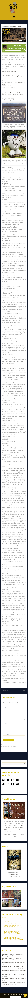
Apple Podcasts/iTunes (7, 93)
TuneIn (14, 94)
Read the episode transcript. (9, 71)
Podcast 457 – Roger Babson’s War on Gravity (13, 962)
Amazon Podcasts (6, 94)
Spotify (16, 93)
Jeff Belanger (17, 82)
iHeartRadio (20, 94)
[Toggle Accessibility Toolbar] (25, 995)
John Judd (13, 87)
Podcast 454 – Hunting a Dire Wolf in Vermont (13, 974)
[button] (14, 17)
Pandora (21, 93)
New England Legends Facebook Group (12, 100)
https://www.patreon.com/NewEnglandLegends (14, 77)
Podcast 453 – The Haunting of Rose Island (13, 978)
